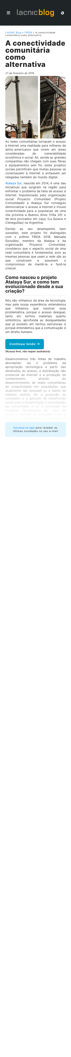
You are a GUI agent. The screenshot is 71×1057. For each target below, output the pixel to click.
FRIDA (28, 32)
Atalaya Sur (13, 183)
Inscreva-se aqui (24, 427)
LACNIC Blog (13, 32)
